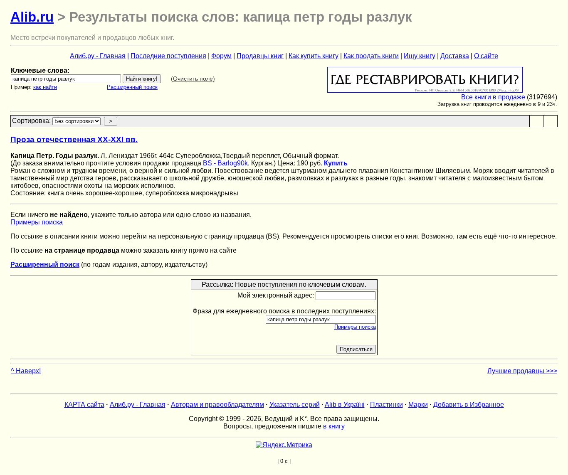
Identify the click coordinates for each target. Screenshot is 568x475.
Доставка (454, 55)
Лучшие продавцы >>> (522, 370)
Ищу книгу (419, 55)
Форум (221, 55)
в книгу (334, 426)
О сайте (486, 55)
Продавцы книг (260, 55)
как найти (45, 87)
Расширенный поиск (132, 87)
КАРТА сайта (84, 404)
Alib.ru (32, 17)
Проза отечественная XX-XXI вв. (74, 139)
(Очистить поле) (193, 78)
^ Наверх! (26, 370)
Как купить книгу (313, 55)
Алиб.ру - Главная (98, 55)
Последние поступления (168, 55)
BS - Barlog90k (225, 163)
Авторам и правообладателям (217, 404)
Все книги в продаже (493, 97)
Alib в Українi (345, 404)
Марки (418, 404)
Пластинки (386, 404)
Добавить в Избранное (468, 404)
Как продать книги (371, 55)
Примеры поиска (36, 222)
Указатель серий (294, 404)
